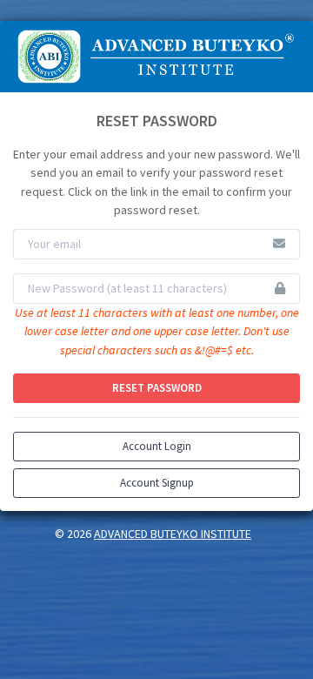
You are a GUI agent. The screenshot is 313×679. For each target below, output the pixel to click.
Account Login (157, 446)
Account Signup (157, 482)
